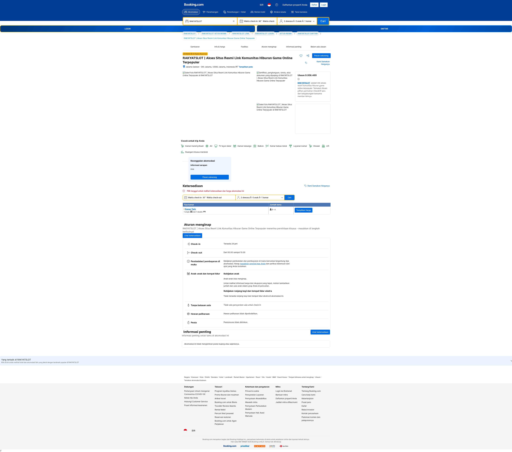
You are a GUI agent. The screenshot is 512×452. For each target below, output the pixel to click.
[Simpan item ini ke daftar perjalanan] (301, 55)
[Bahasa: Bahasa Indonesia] (269, 5)
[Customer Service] (276, 5)
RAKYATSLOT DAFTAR (308, 33)
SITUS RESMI (286, 33)
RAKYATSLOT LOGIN (264, 33)
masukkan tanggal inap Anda (252, 263)
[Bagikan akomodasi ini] (308, 55)
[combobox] (210, 21)
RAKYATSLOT (190, 33)
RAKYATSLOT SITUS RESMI (214, 33)
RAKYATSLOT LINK (240, 33)
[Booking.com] (193, 4)
